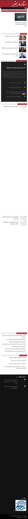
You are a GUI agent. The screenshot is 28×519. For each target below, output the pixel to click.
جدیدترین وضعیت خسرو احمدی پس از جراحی (10, 55)
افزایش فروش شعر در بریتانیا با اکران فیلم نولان (14, 96)
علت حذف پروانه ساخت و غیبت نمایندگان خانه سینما (15, 351)
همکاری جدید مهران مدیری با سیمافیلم (10, 48)
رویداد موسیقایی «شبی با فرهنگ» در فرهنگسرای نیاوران (10, 223)
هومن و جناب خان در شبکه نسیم (11, 36)
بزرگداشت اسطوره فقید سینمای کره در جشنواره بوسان (15, 349)
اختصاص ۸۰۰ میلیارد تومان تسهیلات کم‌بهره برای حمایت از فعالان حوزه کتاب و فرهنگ (13, 92)
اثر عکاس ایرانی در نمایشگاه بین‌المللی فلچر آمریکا (10, 218)
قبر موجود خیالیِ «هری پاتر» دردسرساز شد (14, 87)
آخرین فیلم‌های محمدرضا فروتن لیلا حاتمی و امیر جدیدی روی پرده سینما (13, 336)
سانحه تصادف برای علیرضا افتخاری (10, 106)
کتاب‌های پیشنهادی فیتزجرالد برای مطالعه (15, 68)
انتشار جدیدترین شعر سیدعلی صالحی (15, 82)
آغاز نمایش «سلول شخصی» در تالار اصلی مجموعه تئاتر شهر (20, 24)
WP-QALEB (19, 517)
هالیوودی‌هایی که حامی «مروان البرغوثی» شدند (16, 339)
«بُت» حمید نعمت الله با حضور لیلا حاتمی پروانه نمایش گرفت (13, 344)
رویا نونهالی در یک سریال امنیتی (11, 42)
